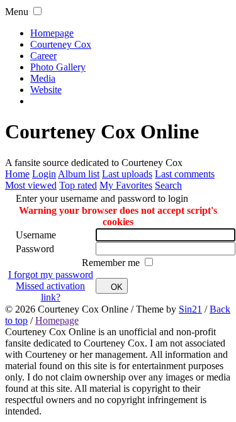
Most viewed (31, 185)
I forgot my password (50, 274)
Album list (78, 174)
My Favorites (125, 185)
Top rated (78, 185)
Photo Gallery (58, 67)
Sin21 (190, 309)
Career (43, 55)
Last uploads (127, 174)
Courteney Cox (60, 44)
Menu (16, 11)
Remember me (112, 262)
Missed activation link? (50, 291)
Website (46, 89)
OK (117, 287)
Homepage (52, 33)
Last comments (185, 174)
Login (44, 174)
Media (42, 78)
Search (168, 185)
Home (17, 174)
